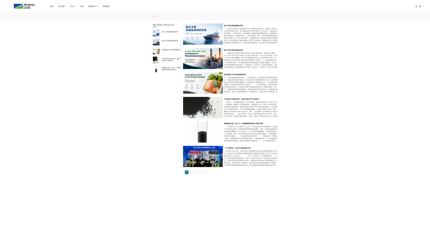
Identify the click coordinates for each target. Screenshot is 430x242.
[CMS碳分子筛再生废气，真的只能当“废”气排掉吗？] (156, 60)
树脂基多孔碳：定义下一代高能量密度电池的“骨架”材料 (243, 123)
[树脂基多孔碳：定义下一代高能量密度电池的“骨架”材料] (156, 69)
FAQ (82, 6)
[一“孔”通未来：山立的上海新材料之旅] (203, 156)
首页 (51, 6)
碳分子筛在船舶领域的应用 (170, 31)
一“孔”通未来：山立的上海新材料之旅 (237, 148)
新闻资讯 (92, 6)
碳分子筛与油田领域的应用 (170, 40)
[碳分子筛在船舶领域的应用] (156, 33)
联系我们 (106, 6)
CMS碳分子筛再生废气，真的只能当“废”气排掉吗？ (242, 99)
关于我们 (61, 6)
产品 (72, 6)
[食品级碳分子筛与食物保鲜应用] (156, 51)
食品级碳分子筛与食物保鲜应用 (171, 49)
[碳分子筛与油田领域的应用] (156, 42)
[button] (416, 6)
